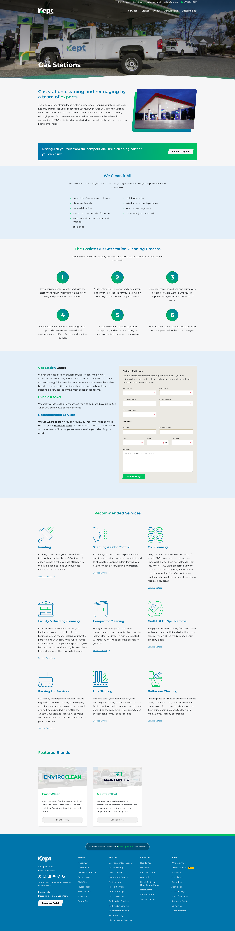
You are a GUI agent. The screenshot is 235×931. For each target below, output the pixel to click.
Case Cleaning (116, 868)
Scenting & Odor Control (121, 863)
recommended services (100, 421)
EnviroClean (84, 877)
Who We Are (177, 863)
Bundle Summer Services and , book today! (117, 846)
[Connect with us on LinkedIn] (49, 876)
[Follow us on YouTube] (54, 876)
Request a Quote (179, 901)
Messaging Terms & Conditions (53, 896)
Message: (126, 449)
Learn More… (62, 820)
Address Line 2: (165, 427)
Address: (126, 427)
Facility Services (116, 887)
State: (149, 438)
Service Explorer (63, 425)
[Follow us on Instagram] (44, 876)
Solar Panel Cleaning (119, 911)
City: (124, 438)
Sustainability (189, 10)
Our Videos (176, 882)
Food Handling (116, 891)
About (156, 10)
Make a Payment (171, 2)
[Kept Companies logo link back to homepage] (46, 11)
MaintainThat (84, 891)
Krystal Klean (84, 887)
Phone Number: (129, 410)
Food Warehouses (149, 872)
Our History (177, 877)
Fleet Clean (83, 868)
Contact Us (176, 906)
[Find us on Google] (63, 876)
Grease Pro (83, 901)
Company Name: (129, 399)
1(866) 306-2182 (190, 2)
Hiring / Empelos (179, 896)
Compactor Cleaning (119, 877)
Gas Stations (146, 877)
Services (132, 10)
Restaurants (146, 890)
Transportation (147, 899)
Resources (176, 872)
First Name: (127, 388)
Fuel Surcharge (178, 911)
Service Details (45, 576)
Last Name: (163, 388)
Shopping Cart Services (120, 920)
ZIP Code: (175, 438)
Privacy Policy (44, 892)
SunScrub (83, 896)
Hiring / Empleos (123, 2)
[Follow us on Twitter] (39, 876)
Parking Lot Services (119, 901)
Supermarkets (147, 894)
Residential (145, 863)
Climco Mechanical (87, 872)
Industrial (145, 868)
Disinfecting (115, 882)
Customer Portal (153, 2)
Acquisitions (171, 10)
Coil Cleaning (115, 872)
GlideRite (82, 882)
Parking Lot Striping (119, 906)
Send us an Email (46, 870)
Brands (145, 10)
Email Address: (165, 399)
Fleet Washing (116, 915)
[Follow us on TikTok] (58, 876)
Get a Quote (138, 2)
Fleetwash (83, 863)
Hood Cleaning (116, 896)
